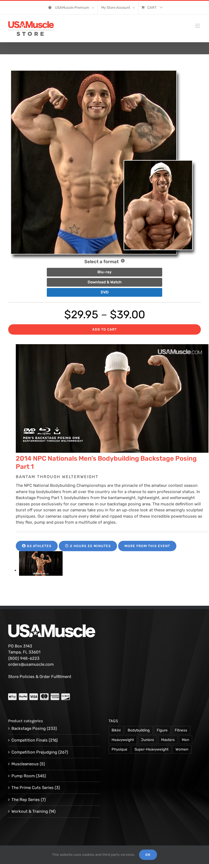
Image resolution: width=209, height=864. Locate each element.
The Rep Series (25, 799)
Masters (168, 739)
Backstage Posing (28, 728)
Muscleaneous (25, 763)
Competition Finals (29, 740)
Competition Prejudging (34, 752)
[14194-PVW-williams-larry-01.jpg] (41, 570)
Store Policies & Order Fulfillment (39, 676)
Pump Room (23, 775)
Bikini (116, 730)
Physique (119, 749)
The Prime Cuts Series (32, 787)
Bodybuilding (139, 730)
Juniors (147, 739)
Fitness (181, 730)
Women (182, 749)
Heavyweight (123, 739)
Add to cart (104, 329)
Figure (162, 730)
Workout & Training (29, 811)
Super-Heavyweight (151, 749)
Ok (148, 855)
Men (185, 739)
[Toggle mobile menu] (198, 26)
